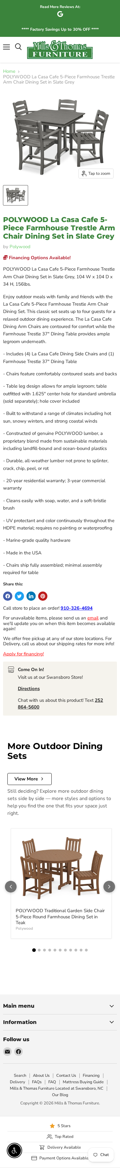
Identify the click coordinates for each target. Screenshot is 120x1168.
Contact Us (66, 1075)
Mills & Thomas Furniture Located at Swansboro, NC (56, 1088)
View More (26, 779)
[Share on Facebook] (7, 596)
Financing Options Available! (39, 258)
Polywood (20, 247)
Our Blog (60, 1095)
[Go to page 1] (34, 950)
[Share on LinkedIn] (31, 596)
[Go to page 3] (44, 950)
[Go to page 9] (75, 950)
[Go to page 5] (55, 950)
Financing (91, 1075)
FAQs (37, 1082)
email (92, 618)
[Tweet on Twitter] (19, 596)
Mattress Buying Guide (83, 1082)
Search (20, 1075)
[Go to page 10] (81, 950)
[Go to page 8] (70, 950)
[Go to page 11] (86, 950)
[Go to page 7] (65, 950)
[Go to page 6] (60, 950)
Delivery (17, 1082)
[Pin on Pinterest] (42, 596)
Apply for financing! (23, 654)
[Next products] (109, 887)
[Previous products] (11, 887)
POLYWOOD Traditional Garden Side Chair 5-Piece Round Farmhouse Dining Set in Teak (60, 917)
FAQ (52, 1082)
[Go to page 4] (49, 950)
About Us (41, 1075)
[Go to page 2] (39, 950)
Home (9, 71)
